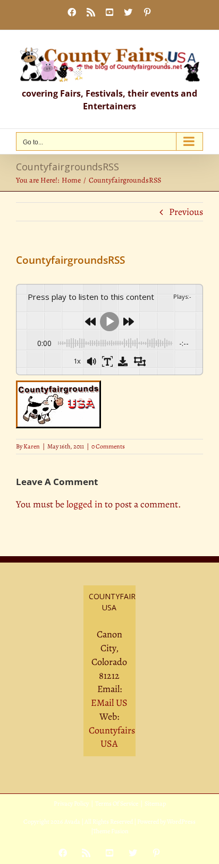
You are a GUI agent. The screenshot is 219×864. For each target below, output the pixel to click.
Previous (186, 211)
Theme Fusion (111, 831)
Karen (31, 446)
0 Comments (108, 446)
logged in (84, 504)
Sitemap (155, 803)
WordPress (181, 821)
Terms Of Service (116, 803)
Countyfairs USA (112, 737)
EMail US (109, 702)
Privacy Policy (71, 803)
